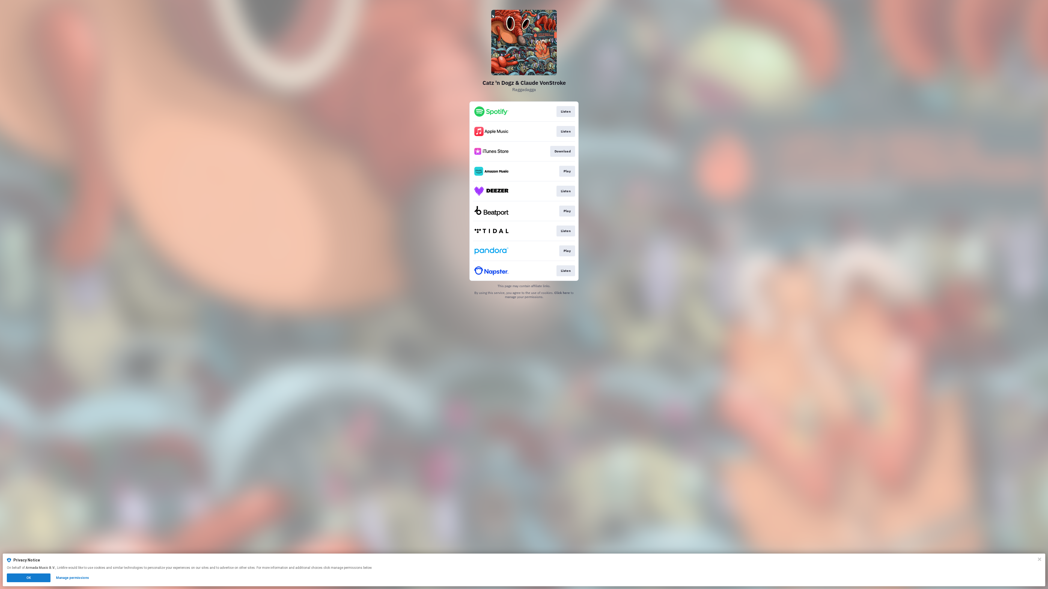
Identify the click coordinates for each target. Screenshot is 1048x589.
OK (28, 578)
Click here (562, 293)
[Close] (1039, 559)
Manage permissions (72, 578)
